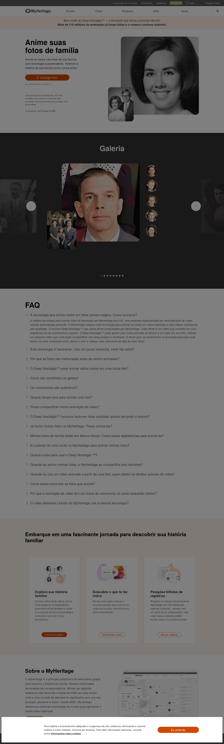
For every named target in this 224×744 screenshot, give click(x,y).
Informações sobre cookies (66, 733)
